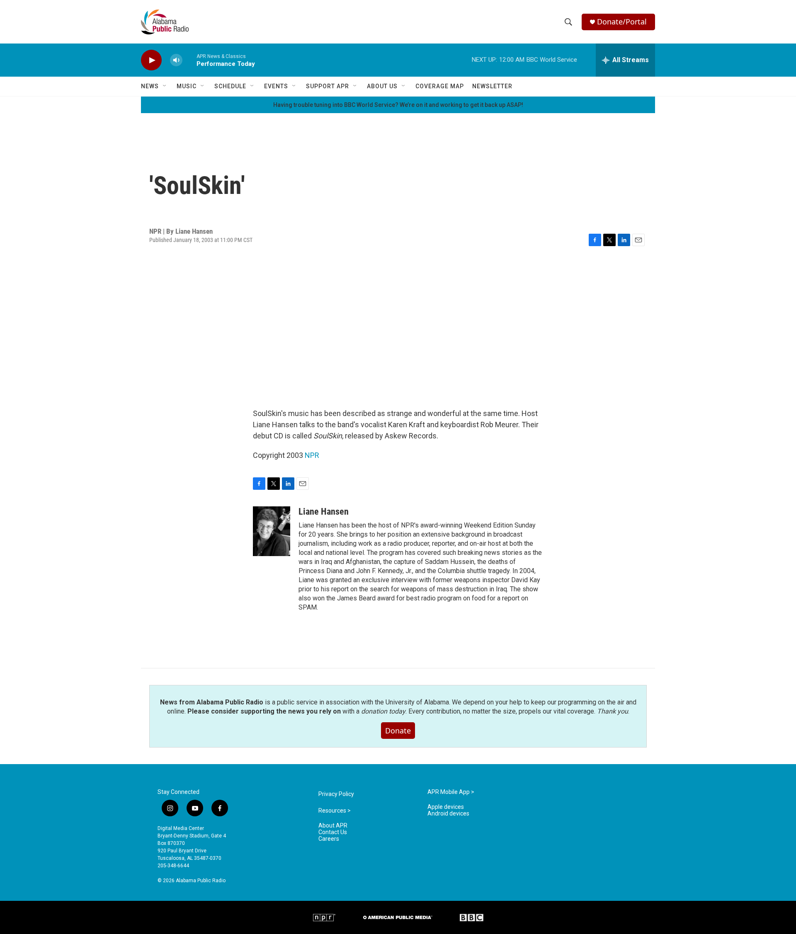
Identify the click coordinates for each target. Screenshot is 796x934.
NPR (312, 455)
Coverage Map (439, 86)
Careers (328, 839)
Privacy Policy (336, 794)
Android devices (448, 814)
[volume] (176, 60)
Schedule (230, 86)
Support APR (327, 86)
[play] (151, 60)
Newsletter (492, 86)
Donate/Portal (622, 21)
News (150, 86)
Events (276, 86)
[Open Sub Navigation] (165, 86)
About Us (382, 86)
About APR (332, 826)
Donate (398, 731)
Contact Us (332, 832)
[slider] (189, 60)
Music (187, 86)
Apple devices (445, 807)
